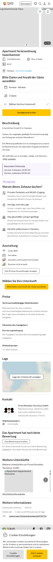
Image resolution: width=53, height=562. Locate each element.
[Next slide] (45, 480)
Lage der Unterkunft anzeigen (26, 377)
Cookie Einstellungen (13, 554)
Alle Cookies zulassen (37, 554)
